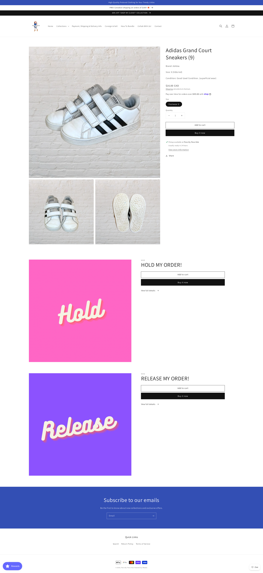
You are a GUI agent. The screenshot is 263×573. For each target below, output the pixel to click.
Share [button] (171, 156)
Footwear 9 (174, 104)
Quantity (169, 110)
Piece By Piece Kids (127, 567)
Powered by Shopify (140, 567)
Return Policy (127, 544)
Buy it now (200, 133)
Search (116, 544)
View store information (178, 150)
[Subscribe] (153, 516)
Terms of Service (143, 544)
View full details (148, 290)
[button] (62, 26)
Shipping (169, 89)
